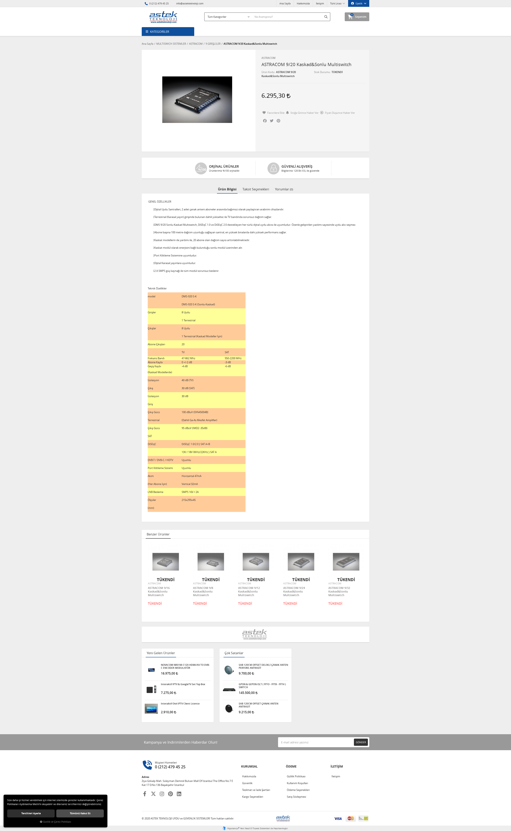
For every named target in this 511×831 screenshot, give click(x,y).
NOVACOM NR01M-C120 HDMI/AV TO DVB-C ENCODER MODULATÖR (185, 666)
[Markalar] (255, 634)
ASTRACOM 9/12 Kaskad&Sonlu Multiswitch (249, 591)
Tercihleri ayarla (31, 813)
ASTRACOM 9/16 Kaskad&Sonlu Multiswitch (159, 591)
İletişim (320, 3)
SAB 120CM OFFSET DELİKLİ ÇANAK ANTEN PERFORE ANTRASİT (263, 666)
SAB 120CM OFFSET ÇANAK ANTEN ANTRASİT (258, 705)
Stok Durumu (322, 72)
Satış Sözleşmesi (296, 796)
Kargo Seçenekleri (252, 796)
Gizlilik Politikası (296, 776)
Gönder (361, 742)
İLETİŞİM (337, 766)
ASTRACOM (268, 58)
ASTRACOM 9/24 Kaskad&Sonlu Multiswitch (294, 591)
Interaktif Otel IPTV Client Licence (180, 703)
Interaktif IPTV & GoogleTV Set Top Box (183, 684)
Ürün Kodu (267, 72)
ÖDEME (291, 766)
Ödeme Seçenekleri (298, 790)
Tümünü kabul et (80, 813)
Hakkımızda (303, 3)
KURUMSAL (249, 766)
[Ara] (326, 16)
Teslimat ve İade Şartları (256, 790)
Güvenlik (247, 783)
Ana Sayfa (285, 3)
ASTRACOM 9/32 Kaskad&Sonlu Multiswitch (339, 591)
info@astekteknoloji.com (189, 3)
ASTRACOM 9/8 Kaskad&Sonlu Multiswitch (203, 591)
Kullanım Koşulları (297, 783)
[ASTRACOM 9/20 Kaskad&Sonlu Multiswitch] (197, 100)
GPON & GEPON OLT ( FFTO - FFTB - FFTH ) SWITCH (262, 686)
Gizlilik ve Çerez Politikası (57, 821)
